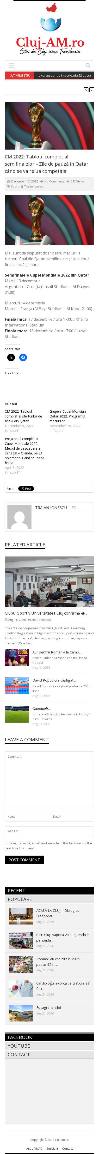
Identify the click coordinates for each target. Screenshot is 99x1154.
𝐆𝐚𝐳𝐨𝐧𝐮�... (41, 708)
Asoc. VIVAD (34, 1149)
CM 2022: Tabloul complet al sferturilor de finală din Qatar (23, 416)
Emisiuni (52, 1149)
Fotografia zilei (48, 1007)
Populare (20, 899)
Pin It (9, 488)
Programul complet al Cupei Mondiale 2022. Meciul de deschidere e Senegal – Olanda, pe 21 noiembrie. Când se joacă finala (24, 450)
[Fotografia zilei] (24, 1013)
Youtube (19, 1046)
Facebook (20, 1037)
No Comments (54, 181)
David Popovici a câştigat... (54, 680)
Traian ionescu (34, 186)
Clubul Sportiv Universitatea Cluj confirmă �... (46, 613)
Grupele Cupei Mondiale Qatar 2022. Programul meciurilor (68, 416)
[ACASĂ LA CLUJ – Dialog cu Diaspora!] (24, 916)
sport (15, 186)
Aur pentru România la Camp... (56, 652)
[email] (73, 507)
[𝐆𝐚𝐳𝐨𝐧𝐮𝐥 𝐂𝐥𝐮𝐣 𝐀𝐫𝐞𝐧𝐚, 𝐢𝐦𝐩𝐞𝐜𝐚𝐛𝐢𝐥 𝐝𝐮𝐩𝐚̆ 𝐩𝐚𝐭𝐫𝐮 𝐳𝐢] (21, 714)
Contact (19, 1054)
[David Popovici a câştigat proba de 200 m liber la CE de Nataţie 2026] (21, 686)
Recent (16, 890)
